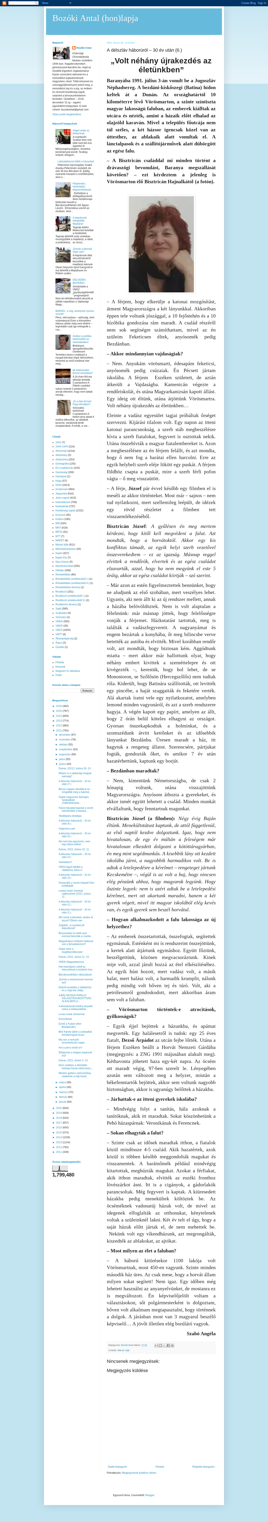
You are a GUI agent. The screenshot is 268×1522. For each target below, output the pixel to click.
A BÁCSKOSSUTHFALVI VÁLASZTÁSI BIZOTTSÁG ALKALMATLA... (75, 998)
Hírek (58, 485)
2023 (59, 720)
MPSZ (58, 531)
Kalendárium (62, 502)
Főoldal (160, 1466)
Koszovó (60, 514)
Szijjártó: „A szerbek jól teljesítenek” (71, 927)
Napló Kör (61, 557)
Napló (58, 553)
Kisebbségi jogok (65, 510)
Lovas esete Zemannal (72, 1014)
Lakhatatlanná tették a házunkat (76, 161)
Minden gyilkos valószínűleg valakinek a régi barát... (75, 1075)
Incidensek (61, 489)
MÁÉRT (59, 540)
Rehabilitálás (63, 574)
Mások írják (124, 1350)
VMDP (59, 625)
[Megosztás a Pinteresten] (172, 1345)
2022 (59, 725)
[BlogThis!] (160, 1345)
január (63, 1101)
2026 (59, 706)
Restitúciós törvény (66, 604)
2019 (59, 1112)
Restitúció (61, 591)
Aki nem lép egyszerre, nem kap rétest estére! (74, 843)
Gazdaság (61, 472)
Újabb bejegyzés (117, 1466)
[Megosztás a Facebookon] (168, 1345)
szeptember (66, 749)
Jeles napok (62, 497)
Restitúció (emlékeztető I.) (70, 595)
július (62, 759)
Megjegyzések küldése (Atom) (139, 1472)
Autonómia (61, 459)
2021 (59, 730)
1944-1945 (61, 446)
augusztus (65, 754)
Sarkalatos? (65, 862)
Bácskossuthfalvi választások (75, 974)
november (65, 739)
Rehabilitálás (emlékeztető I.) (72, 578)
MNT (58, 527)
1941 (58, 442)
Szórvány (60, 617)
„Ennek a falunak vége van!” (82, 250)
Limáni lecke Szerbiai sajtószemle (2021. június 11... (75, 893)
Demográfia (62, 463)
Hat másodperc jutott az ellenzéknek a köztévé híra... (76, 968)
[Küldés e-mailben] (156, 1345)
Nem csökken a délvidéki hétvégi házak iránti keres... (76, 1067)
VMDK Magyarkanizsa (71, 961)
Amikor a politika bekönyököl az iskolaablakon (82, 339)
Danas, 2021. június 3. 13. (73, 1060)
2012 (59, 1147)
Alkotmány (61, 455)
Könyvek (60, 666)
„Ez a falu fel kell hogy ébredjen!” (82, 403)
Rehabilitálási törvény (67, 587)
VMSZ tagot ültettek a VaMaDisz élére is (71, 868)
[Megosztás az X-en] (164, 1345)
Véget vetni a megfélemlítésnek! (70, 950)
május (63, 1082)
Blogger (150, 1495)
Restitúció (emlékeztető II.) (70, 600)
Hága (58, 480)
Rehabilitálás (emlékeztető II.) (72, 583)
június (63, 764)
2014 (59, 1137)
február (63, 1097)
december (65, 734)
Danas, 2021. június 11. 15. (74, 956)
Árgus (58, 642)
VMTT (58, 634)
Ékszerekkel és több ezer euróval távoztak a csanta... (76, 935)
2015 (59, 1132)
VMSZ (58, 630)
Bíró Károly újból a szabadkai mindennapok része (75, 1033)
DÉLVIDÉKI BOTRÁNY (79, 281)
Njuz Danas (62, 561)
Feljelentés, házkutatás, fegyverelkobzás (82, 186)
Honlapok (61, 476)
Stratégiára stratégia (70, 815)
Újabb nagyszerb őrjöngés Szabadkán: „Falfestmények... (74, 800)
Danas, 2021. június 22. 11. (74, 849)
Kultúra (59, 519)
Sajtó (58, 608)
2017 (59, 1122)
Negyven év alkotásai (67, 670)
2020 (59, 1108)
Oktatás (59, 570)
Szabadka (61, 613)
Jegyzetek (61, 493)
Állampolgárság (64, 638)
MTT (58, 536)
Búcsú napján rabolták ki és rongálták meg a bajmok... (75, 791)
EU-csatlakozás (64, 467)
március (64, 1092)
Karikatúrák (61, 506)
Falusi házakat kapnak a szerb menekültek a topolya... (76, 809)
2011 (59, 1152)
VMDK (59, 621)
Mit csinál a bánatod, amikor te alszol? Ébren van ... (76, 919)
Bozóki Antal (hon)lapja (95, 18)
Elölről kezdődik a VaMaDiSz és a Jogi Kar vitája (75, 989)
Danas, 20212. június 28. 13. (75, 768)
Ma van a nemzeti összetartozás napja (72, 1041)
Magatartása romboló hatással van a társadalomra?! (76, 943)
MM (57, 523)
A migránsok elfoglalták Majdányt (80, 220)
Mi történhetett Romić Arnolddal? (83, 372)
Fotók (58, 675)
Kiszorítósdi (65, 1019)
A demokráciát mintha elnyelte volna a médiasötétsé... (76, 1008)
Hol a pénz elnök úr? (70, 1047)
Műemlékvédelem (65, 549)
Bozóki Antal (83, 47)
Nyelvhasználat (64, 566)
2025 (59, 710)
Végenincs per (67, 828)
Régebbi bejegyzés (203, 1466)
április (63, 1087)
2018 (59, 1117)
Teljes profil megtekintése (66, 114)
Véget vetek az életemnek (81, 132)
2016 (59, 1127)
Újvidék (59, 647)
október (63, 744)
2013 (59, 1142)
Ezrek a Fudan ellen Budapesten (70, 1025)
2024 (59, 715)
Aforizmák (61, 450)
